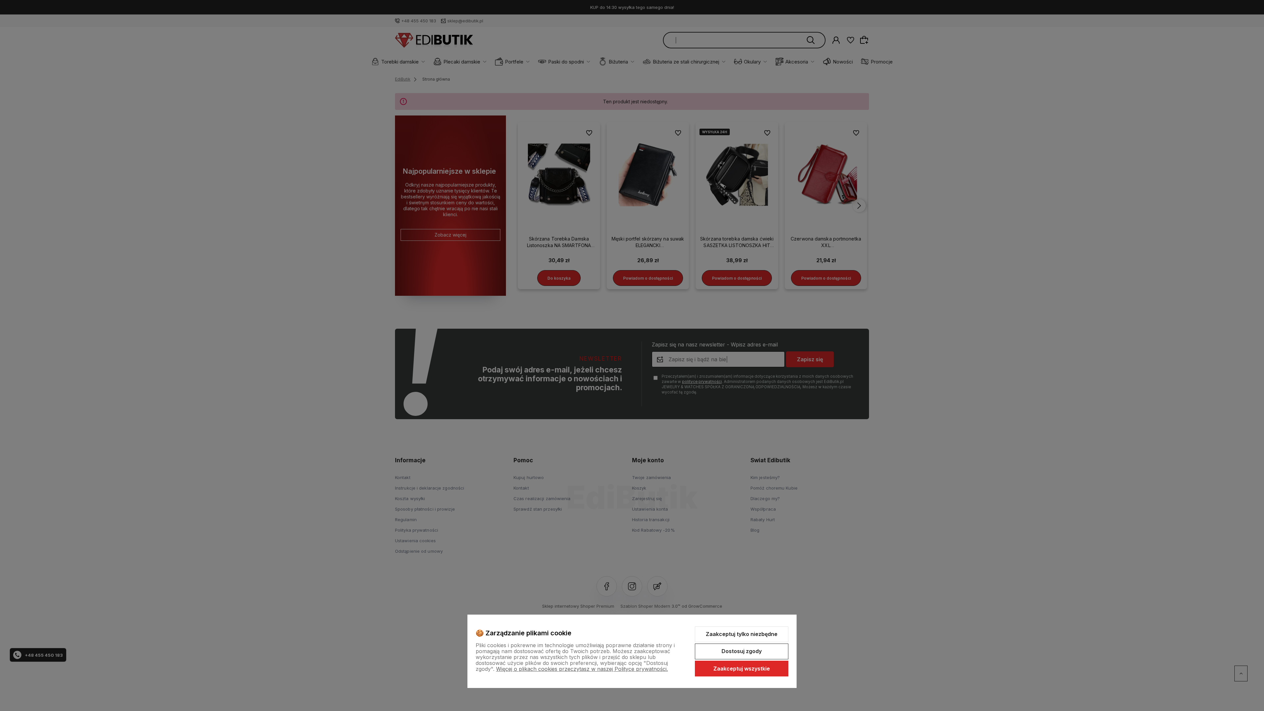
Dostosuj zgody (742, 651)
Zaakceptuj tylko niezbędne (741, 634)
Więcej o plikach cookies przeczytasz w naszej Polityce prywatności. (582, 669)
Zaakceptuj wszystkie (741, 668)
